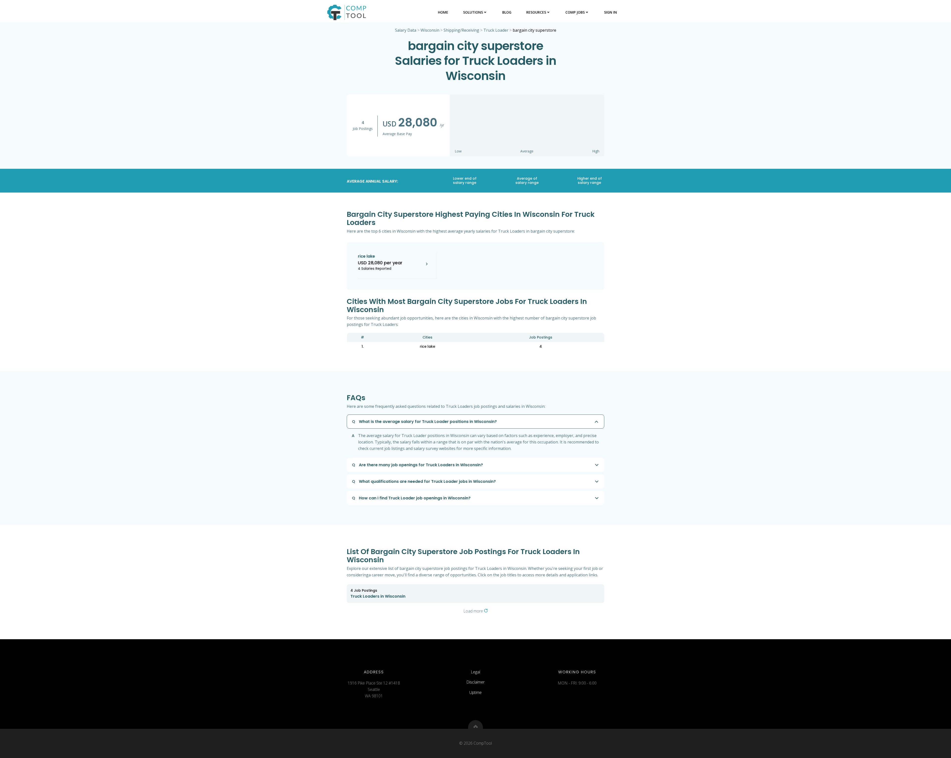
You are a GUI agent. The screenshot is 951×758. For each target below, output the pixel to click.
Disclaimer (475, 682)
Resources (536, 12)
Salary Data (405, 30)
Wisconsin (430, 30)
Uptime (475, 692)
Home (443, 12)
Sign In (610, 12)
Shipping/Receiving (461, 30)
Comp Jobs (575, 12)
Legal (475, 672)
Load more (473, 611)
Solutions (473, 12)
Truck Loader (495, 30)
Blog (506, 12)
